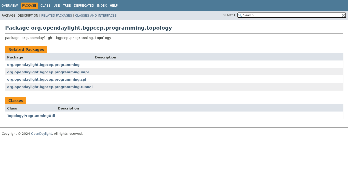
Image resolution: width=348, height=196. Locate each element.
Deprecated (84, 5)
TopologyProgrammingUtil (31, 116)
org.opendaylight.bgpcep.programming (43, 65)
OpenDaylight (41, 134)
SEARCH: (229, 15)
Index (102, 5)
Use (56, 5)
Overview (10, 5)
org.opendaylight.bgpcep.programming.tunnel (49, 87)
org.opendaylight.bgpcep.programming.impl (48, 72)
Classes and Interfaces (96, 15)
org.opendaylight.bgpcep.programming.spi (46, 79)
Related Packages (56, 15)
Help (114, 5)
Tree (67, 5)
